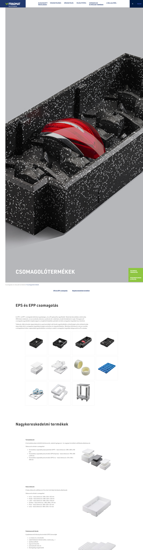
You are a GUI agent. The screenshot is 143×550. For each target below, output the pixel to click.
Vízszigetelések (55, 3)
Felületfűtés (81, 3)
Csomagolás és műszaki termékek (15, 285)
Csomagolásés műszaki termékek (96, 4)
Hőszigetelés (68, 3)
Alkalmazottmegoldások (43, 4)
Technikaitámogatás (134, 271)
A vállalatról (111, 3)
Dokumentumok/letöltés (135, 278)
